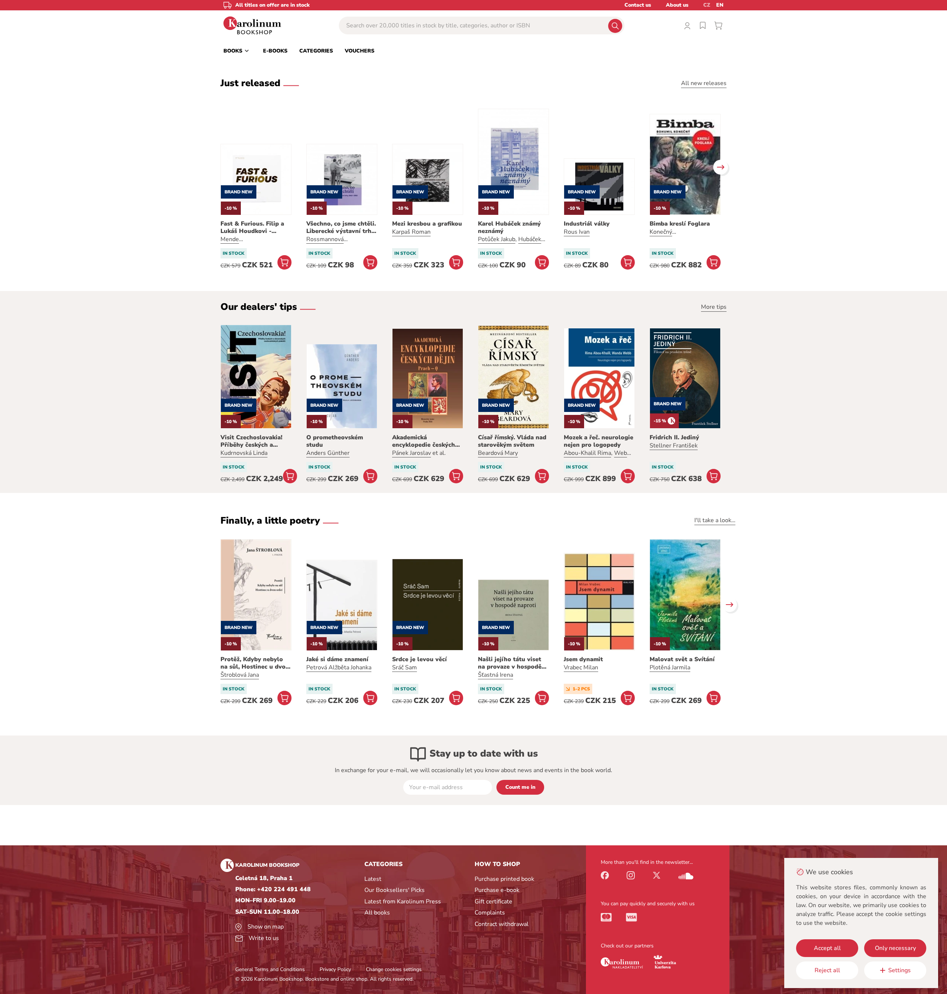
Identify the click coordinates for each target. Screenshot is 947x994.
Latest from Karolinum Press (402, 901)
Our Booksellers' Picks (394, 890)
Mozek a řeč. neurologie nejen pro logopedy (598, 441)
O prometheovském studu (334, 441)
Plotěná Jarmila (670, 667)
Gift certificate (493, 901)
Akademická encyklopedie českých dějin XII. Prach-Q (423, 441)
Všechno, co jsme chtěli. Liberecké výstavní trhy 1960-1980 (341, 227)
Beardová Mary (498, 453)
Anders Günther (328, 453)
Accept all (827, 948)
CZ (706, 5)
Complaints (490, 913)
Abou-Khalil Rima (587, 453)
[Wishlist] (703, 25)
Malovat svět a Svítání (682, 659)
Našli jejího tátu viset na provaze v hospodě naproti (510, 663)
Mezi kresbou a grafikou (427, 223)
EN (720, 5)
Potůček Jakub (496, 239)
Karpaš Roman (411, 232)
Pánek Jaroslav (411, 453)
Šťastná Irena (495, 675)
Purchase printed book (504, 879)
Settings (899, 970)
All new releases (704, 83)
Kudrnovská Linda (243, 453)
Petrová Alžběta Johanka (338, 667)
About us (677, 5)
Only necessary (895, 948)
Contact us (637, 5)
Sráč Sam (404, 667)
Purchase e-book (497, 890)
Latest (372, 879)
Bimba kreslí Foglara (680, 223)
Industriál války (587, 223)
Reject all (827, 970)
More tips (714, 307)
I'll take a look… (714, 520)
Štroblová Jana (239, 675)
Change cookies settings (394, 969)
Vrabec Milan (581, 667)
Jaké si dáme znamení (337, 659)
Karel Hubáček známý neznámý (509, 227)
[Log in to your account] (687, 25)
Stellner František (674, 446)
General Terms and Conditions (270, 969)
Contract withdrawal (502, 924)
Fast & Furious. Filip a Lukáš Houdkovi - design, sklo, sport (252, 227)
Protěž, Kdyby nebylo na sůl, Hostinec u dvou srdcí (254, 663)
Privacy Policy (335, 969)
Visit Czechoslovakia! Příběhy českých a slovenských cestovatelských (251, 441)
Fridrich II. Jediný (674, 437)
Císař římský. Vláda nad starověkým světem (512, 441)
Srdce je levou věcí (419, 659)
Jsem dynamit (583, 659)
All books (377, 913)
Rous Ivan (577, 232)
